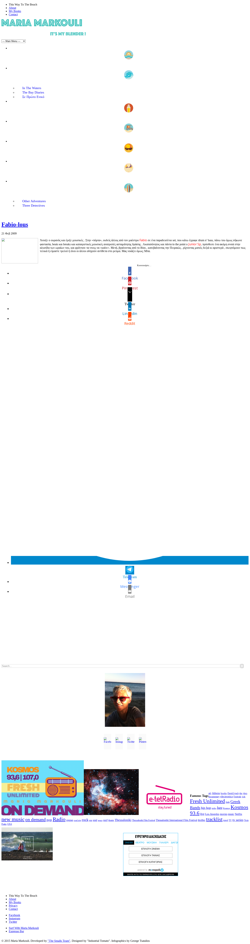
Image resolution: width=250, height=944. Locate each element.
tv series (237, 820)
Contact (13, 14)
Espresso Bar (16, 931)
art (209, 793)
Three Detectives (33, 205)
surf (105, 820)
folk (243, 797)
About (12, 7)
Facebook (14, 915)
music (231, 814)
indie (214, 808)
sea (90, 820)
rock (85, 820)
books (224, 793)
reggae (69, 820)
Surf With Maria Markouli (24, 928)
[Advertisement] (111, 635)
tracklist (214, 819)
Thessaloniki (123, 820)
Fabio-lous (14, 224)
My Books (15, 11)
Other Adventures (34, 201)
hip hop (206, 808)
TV (230, 820)
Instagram (14, 918)
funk (228, 802)
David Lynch (233, 793)
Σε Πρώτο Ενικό (33, 97)
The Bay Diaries (33, 92)
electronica (226, 796)
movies (223, 814)
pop (49, 820)
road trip (77, 820)
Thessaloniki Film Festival (143, 820)
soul (95, 820)
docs (245, 793)
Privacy (13, 905)
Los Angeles (212, 814)
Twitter (13, 921)
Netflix (238, 814)
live (202, 814)
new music (13, 819)
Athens (216, 793)
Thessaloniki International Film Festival (176, 820)
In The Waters (31, 88)
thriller (201, 820)
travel (225, 820)
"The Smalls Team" (59, 940)
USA (9, 824)
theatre (111, 820)
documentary (214, 796)
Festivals (237, 796)
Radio (59, 819)
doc (240, 793)
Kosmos (226, 808)
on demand (35, 819)
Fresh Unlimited (207, 801)
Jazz (219, 808)
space (100, 820)
